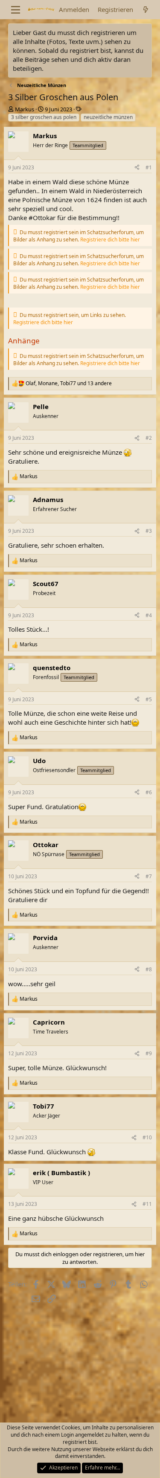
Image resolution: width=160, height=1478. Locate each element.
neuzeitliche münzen (108, 117)
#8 (148, 969)
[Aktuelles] (145, 9)
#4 (148, 615)
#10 (147, 1137)
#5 (148, 699)
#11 (147, 1204)
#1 (148, 167)
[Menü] (16, 9)
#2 (148, 437)
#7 (148, 876)
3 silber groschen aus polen (43, 117)
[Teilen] (137, 168)
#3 (148, 530)
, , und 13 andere (69, 383)
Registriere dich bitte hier (110, 239)
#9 (148, 1053)
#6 (148, 792)
